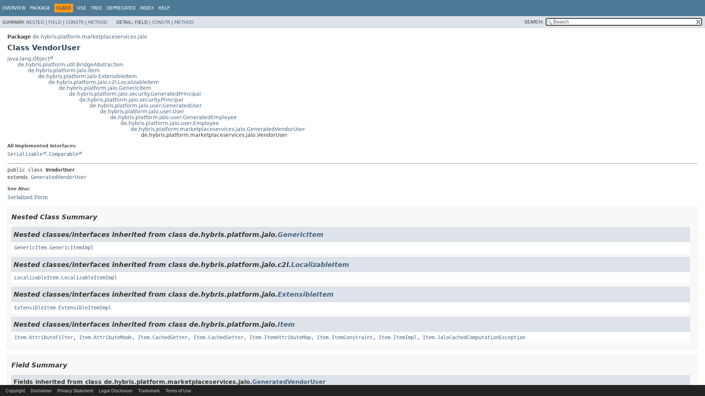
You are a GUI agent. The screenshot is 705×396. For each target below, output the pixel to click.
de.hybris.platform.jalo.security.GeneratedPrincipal (135, 94)
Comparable (63, 154)
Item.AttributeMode (105, 337)
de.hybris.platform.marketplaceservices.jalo (90, 37)
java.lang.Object (28, 59)
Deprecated (120, 8)
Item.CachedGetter (163, 337)
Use (81, 8)
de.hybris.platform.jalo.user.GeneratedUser (146, 106)
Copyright (15, 390)
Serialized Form (27, 197)
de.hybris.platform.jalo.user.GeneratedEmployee (173, 117)
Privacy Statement (75, 390)
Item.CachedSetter (218, 337)
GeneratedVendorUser (59, 177)
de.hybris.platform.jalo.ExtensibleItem (87, 76)
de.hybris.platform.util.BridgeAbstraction (70, 64)
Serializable (25, 154)
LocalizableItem (320, 264)
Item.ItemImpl (398, 337)
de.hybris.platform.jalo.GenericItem (105, 88)
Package (40, 8)
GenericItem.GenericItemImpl (54, 247)
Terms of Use (178, 390)
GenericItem (300, 234)
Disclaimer (41, 390)
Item (286, 324)
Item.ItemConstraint (345, 337)
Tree (96, 8)
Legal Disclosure (116, 390)
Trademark (149, 390)
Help (164, 8)
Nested (35, 22)
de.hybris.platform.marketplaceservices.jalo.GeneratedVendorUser (218, 129)
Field (54, 22)
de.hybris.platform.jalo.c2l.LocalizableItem (103, 82)
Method (97, 22)
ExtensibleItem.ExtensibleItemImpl (62, 308)
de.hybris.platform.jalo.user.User (142, 111)
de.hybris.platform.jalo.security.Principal (131, 100)
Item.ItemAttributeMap (280, 337)
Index (147, 8)
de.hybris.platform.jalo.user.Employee (169, 123)
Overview (14, 8)
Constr (75, 22)
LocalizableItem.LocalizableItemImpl (65, 277)
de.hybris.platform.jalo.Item (64, 70)
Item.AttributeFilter (43, 337)
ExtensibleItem (306, 294)
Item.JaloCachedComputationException (474, 337)
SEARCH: (533, 22)
